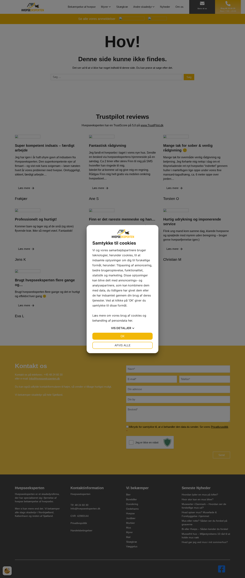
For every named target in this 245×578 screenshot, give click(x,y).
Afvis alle (123, 345)
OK (122, 336)
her (130, 320)
